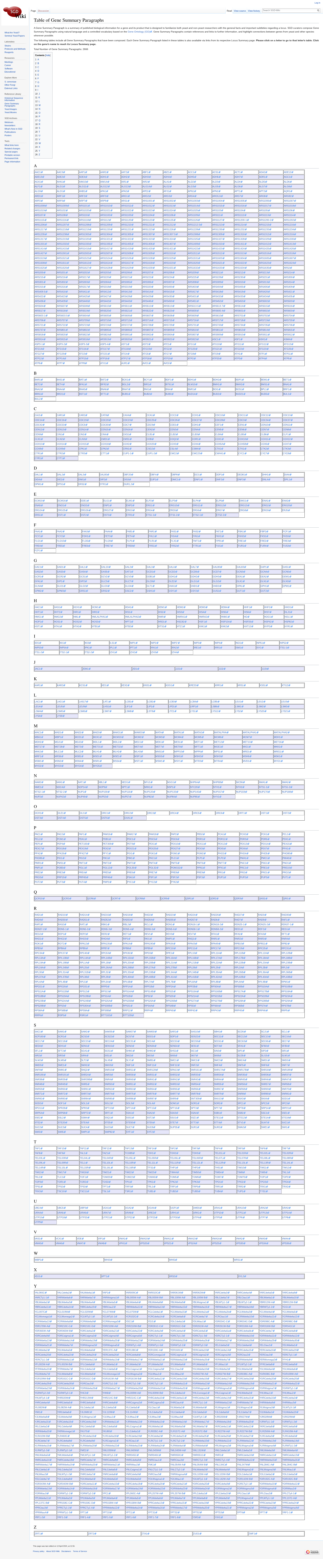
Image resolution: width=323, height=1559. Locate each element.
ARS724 (104, 325)
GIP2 (82, 581)
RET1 (126, 934)
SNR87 (150, 1098)
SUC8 (150, 1127)
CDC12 (264, 415)
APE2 (145, 191)
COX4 (195, 444)
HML (75, 616)
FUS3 (286, 545)
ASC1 (215, 339)
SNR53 (174, 1084)
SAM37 (130, 1031)
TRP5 (195, 1186)
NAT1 (81, 782)
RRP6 (38, 1015)
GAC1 (38, 567)
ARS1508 (126, 253)
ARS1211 (147, 224)
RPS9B (105, 1010)
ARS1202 (289, 220)
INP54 (63, 647)
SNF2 (194, 1065)
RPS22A (239, 996)
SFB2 (264, 1046)
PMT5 (174, 863)
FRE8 (130, 545)
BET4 (60, 384)
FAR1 (152, 531)
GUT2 (263, 591)
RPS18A (285, 991)
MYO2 (38, 766)
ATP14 (60, 358)
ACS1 (215, 172)
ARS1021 (105, 210)
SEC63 (241, 1041)
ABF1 (145, 172)
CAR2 (82, 415)
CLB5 (241, 434)
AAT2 (124, 172)
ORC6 (219, 813)
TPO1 (218, 1182)
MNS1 (158, 751)
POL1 (82, 867)
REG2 (38, 934)
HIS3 (179, 612)
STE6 (150, 1122)
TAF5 (240, 1148)
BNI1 (146, 389)
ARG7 (238, 196)
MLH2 (116, 751)
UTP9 (38, 1222)
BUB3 (168, 394)
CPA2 (104, 448)
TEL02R (286, 1153)
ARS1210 (126, 224)
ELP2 (149, 500)
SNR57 (265, 1084)
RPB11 (261, 943)
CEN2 (150, 429)
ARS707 (61, 320)
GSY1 (172, 591)
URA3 (285, 1207)
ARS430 (168, 296)
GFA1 (38, 581)
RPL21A (170, 962)
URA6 (83, 1212)
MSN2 (58, 761)
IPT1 (132, 647)
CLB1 (149, 434)
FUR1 (241, 545)
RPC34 (38, 953)
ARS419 (239, 291)
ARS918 (83, 339)
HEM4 (224, 607)
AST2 (145, 344)
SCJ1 (264, 1031)
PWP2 (106, 882)
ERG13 (243, 505)
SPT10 (108, 1108)
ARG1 (124, 196)
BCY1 (147, 379)
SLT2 (84, 1060)
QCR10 (39, 898)
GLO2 (82, 586)
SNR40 (130, 1079)
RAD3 (261, 914)
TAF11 (83, 1148)
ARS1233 (264, 229)
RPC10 (170, 948)
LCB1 (128, 701)
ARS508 (83, 306)
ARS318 (104, 286)
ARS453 (239, 301)
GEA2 (263, 576)
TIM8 (240, 1172)
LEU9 (82, 706)
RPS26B (170, 1000)
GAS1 (285, 567)
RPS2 (148, 996)
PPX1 (221, 867)
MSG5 (158, 756)
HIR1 (76, 612)
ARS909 (216, 334)
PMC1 (264, 858)
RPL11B (239, 953)
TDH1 (150, 1153)
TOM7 (218, 1177)
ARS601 (239, 310)
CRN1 (126, 448)
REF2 (261, 929)
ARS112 (104, 220)
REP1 (61, 934)
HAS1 (57, 607)
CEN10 (264, 424)
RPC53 (105, 953)
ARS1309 (217, 234)
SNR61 (85, 1089)
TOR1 (60, 1182)
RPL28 (191, 967)
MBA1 (38, 737)
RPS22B (262, 996)
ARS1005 (240, 200)
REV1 (148, 934)
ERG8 (243, 510)
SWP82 (109, 1132)
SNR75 (130, 1093)
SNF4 (217, 1065)
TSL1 (105, 1191)
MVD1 (246, 761)
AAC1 (38, 172)
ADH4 (167, 177)
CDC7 (126, 424)
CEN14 (82, 429)
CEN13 (60, 429)
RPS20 (169, 996)
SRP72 (84, 1113)
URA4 (38, 1212)
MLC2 (78, 751)
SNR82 (38, 1098)
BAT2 (103, 379)
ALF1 (37, 186)
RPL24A (39, 967)
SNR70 (285, 1089)
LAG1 (60, 701)
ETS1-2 (173, 515)
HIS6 (246, 612)
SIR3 (60, 1055)
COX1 (218, 439)
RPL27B (170, 967)
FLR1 (152, 541)
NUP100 (103, 791)
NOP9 (102, 787)
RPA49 (214, 943)
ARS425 (83, 296)
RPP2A (170, 986)
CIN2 (81, 434)
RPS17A (239, 991)
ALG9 (38, 191)
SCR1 (61, 1036)
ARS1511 (193, 253)
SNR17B (242, 1069)
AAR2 (103, 172)
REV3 (169, 934)
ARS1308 (193, 234)
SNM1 (61, 1069)
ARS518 (61, 310)
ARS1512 (217, 253)
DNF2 (219, 479)
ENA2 (285, 500)
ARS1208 (84, 224)
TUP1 (240, 1191)
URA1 (217, 1207)
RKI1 (147, 938)
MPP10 (178, 751)
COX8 (38, 448)
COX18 (105, 444)
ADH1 (103, 177)
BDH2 (216, 379)
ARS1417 (105, 248)
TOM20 (106, 1177)
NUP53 (102, 796)
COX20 (150, 444)
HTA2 (76, 626)
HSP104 (225, 621)
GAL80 (216, 567)
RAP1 (38, 924)
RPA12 (83, 943)
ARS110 (83, 215)
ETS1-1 (150, 515)
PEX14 (264, 843)
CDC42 (38, 424)
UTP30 (174, 1217)
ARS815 (288, 329)
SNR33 (194, 1074)
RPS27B (215, 1000)
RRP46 (262, 1010)
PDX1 (285, 839)
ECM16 (62, 500)
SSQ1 (108, 1117)
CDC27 (196, 420)
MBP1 (58, 737)
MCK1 (96, 737)
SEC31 (129, 1041)
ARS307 (168, 282)
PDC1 (130, 839)
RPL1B (105, 962)
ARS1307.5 (170, 234)
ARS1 (124, 200)
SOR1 (194, 1103)
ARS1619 (169, 263)
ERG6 (196, 510)
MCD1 (78, 737)
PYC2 (152, 882)
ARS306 (146, 282)
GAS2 (38, 571)
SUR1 (194, 1127)
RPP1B (148, 986)
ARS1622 (240, 263)
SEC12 (241, 1036)
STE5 (108, 1122)
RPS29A (285, 1000)
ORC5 (196, 813)
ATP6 (37, 363)
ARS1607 (289, 258)
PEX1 (152, 843)
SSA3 (173, 1113)
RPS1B (127, 996)
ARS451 (192, 301)
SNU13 (218, 1098)
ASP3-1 (39, 344)
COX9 (60, 448)
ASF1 (237, 339)
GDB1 (150, 576)
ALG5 (215, 186)
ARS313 (263, 282)
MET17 (38, 746)
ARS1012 (147, 205)
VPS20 (143, 1243)
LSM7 (106, 711)
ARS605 (104, 315)
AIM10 (82, 181)
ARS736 (288, 325)
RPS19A (62, 996)
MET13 (246, 742)
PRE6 (130, 872)
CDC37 (287, 420)
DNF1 (197, 479)
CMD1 (104, 439)
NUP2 (38, 796)
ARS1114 (289, 215)
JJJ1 (177, 668)
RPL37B (62, 977)
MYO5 (96, 766)
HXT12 (247, 626)
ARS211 (216, 272)
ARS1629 (126, 267)
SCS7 (129, 1036)
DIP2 (102, 479)
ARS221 (125, 277)
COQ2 (173, 439)
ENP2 (129, 505)
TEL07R (241, 1158)
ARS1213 (217, 224)
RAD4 (38, 919)
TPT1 (105, 1186)
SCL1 (285, 1031)
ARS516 (288, 306)
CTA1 (218, 448)
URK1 (196, 1212)
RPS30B (105, 1005)
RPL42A (215, 977)
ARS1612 (84, 263)
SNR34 (218, 1074)
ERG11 (196, 505)
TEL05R (151, 1158)
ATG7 (167, 353)
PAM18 (152, 834)
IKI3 (87, 643)
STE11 (217, 1117)
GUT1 (240, 591)
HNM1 (224, 616)
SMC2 (194, 1060)
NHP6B (217, 782)
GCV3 (128, 576)
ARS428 (125, 296)
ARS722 (61, 325)
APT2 (262, 191)
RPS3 (61, 1005)
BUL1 (286, 394)
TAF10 (60, 1148)
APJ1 (166, 191)
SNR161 (195, 1069)
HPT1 (128, 621)
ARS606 (125, 315)
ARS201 (61, 272)
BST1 (82, 394)
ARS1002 (169, 200)
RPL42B (239, 977)
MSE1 (116, 756)
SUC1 (285, 1122)
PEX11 (200, 843)
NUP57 (125, 796)
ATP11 (287, 353)
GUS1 (216, 591)
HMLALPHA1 (99, 616)
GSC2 (128, 591)
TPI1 (127, 1182)
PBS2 (200, 834)
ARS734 (239, 325)
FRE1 (241, 541)
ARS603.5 (62, 315)
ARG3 (167, 196)
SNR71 (38, 1093)
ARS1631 (169, 267)
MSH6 (246, 756)
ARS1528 (147, 258)
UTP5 (217, 1217)
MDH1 (277, 737)
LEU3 (284, 701)
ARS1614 (105, 263)
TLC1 (60, 1177)
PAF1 (81, 834)
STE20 (61, 1122)
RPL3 (284, 967)
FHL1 (152, 536)
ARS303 (83, 282)
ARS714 (146, 320)
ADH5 (191, 177)
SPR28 (61, 1108)
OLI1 (82, 813)
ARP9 (103, 200)
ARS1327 (217, 239)
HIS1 (127, 612)
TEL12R (219, 1162)
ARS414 (146, 291)
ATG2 (167, 349)
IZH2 (132, 652)
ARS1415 (62, 248)
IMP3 (196, 643)
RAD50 (62, 919)
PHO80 (286, 853)
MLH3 (137, 751)
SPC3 (285, 1103)
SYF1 (129, 1132)
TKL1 (285, 1172)
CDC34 (264, 420)
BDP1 (239, 379)
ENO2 (84, 505)
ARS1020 (84, 210)
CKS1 (126, 434)
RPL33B (149, 972)
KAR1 (38, 685)
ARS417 (192, 291)
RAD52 (105, 919)
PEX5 (221, 848)
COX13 (38, 444)
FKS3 (286, 536)
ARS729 (168, 325)
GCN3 (240, 571)
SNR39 (61, 1079)
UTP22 (129, 1217)
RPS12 (83, 991)
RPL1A (83, 962)
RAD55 (170, 919)
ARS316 (61, 286)
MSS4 (116, 761)
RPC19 (238, 948)
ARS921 (146, 339)
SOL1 (84, 1103)
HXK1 (202, 626)
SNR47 (285, 1079)
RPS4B (170, 1005)
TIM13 (38, 1172)
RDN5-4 (127, 929)
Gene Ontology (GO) (139, 31)
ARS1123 (147, 220)
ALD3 (215, 181)
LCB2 (150, 701)
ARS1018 (289, 205)
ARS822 (83, 334)
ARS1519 (40, 258)
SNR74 (108, 1093)
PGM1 (174, 853)
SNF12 (173, 1065)
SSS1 (129, 1117)
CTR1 (38, 453)
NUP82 (148, 796)
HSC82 (180, 621)
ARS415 (168, 291)
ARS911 (263, 334)
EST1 (61, 515)
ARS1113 (264, 215)
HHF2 (267, 607)
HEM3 (202, 607)
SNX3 (241, 1098)
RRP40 (170, 1010)
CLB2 (173, 434)
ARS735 (263, 325)
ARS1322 (126, 239)
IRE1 (196, 647)
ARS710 (104, 320)
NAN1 (59, 782)
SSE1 (285, 1113)
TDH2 (173, 1153)
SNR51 (130, 1084)
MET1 (197, 742)
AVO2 (167, 363)
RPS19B (84, 996)
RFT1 (284, 934)
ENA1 (265, 500)
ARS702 (263, 315)
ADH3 (145, 177)
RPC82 (127, 953)
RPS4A (148, 1005)
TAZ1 (105, 1153)
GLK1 (240, 581)
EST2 (84, 515)
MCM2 (137, 737)
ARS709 (83, 320)
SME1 (61, 1065)
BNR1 (191, 389)
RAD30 (285, 914)
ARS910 (239, 334)
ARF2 (82, 196)
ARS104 (239, 210)
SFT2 (61, 1050)
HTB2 (128, 626)
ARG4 (191, 196)
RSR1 (83, 1015)
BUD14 (191, 394)
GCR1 (38, 576)
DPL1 (287, 479)
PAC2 (60, 834)
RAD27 (238, 914)
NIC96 (239, 782)
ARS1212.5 (194, 224)
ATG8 (191, 353)
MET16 (278, 742)
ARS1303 (84, 234)
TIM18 (83, 1172)
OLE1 (61, 813)
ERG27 (107, 510)
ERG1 (149, 505)
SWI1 (284, 1127)
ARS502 (263, 301)
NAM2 (38, 782)
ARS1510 (169, 253)
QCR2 (66, 898)
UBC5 (60, 1207)
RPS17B (262, 991)
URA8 (128, 1212)
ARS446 (146, 301)
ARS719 (263, 320)
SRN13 (174, 1069)
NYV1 (216, 796)
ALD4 (237, 181)
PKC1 (152, 858)
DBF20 (127, 474)
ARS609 (192, 315)
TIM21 (105, 1172)
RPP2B (191, 986)
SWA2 (241, 1127)
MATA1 (178, 732)
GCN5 (285, 571)
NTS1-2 (286, 787)
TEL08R (286, 1158)
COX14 (60, 444)
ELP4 (196, 500)
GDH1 (172, 576)
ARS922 (168, 339)
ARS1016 (240, 205)
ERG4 (149, 510)
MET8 (177, 746)
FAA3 (85, 531)
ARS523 (168, 310)
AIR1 (124, 181)
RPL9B (261, 981)
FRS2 (174, 545)
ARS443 (125, 301)
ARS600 (192, 310)
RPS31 (126, 1005)
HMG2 (57, 616)
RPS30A (84, 1005)
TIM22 (128, 1172)
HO (245, 616)
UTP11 (240, 1212)
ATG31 (104, 353)
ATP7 (60, 363)
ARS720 (288, 320)
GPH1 (263, 586)
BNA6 (104, 389)
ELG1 (106, 500)
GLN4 (38, 586)
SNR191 (62, 1074)
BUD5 (264, 394)
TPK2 (173, 1182)
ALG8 (287, 186)
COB (149, 439)
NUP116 (126, 791)
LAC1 (38, 701)
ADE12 (287, 172)
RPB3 (38, 948)
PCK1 (264, 834)
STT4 (217, 1122)
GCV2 (104, 576)
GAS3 (60, 571)
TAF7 (285, 1148)
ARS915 (61, 339)
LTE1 (171, 711)
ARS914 (39, 339)
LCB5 (214, 701)
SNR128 (151, 1069)
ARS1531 (193, 258)
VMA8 (101, 1243)
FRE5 (60, 545)
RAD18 (127, 914)
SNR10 (108, 1069)
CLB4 (218, 434)
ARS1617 (126, 263)
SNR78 (194, 1093)
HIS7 (266, 612)
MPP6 (197, 751)
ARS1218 (62, 229)
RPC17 (215, 948)
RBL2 (126, 924)
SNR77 (174, 1093)
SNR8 (241, 1093)
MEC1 (137, 742)
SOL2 (108, 1103)
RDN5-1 (62, 929)
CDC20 (105, 420)
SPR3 (84, 1108)
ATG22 (238, 349)
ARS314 (288, 282)
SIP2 (263, 1050)
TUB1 (150, 1191)
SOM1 (173, 1103)
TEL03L (39, 1158)
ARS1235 (40, 234)
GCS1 (82, 576)
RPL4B (61, 981)
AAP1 (82, 172)
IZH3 (153, 652)
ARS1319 (62, 239)
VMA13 (191, 1238)
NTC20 (194, 787)
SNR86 (130, 1098)
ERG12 (220, 505)
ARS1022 (126, 210)
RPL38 (83, 977)
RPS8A (38, 1010)
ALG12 (104, 186)
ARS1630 (147, 267)
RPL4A (38, 981)
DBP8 (175, 474)
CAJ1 (37, 415)
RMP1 (169, 938)
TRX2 (285, 1186)
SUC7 (129, 1127)
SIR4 (83, 1055)
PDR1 (200, 839)
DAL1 (38, 474)
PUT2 (38, 882)
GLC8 (150, 581)
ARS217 (83, 277)
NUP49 (81, 796)
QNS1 (262, 898)
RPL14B (105, 958)
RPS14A (127, 991)
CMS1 (126, 439)
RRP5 (284, 1010)
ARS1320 (84, 239)
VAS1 (37, 1238)
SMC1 (173, 1060)
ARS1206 (40, 224)
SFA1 (240, 1046)
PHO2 (221, 853)
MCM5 (198, 737)
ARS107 (39, 215)
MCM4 (177, 737)
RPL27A (149, 967)
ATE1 (166, 344)
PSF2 (174, 877)
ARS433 (239, 296)
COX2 (126, 444)
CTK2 (264, 448)
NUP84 (171, 796)
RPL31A (62, 972)
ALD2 (191, 181)
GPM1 (285, 586)
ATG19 (146, 349)
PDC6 (174, 839)
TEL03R (61, 1158)
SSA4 (194, 1113)
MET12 (218, 742)
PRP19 (60, 877)
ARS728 (146, 325)
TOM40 (151, 1177)
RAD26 (215, 914)
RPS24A (62, 1000)
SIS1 (107, 1055)
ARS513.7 (217, 306)
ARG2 (145, 196)
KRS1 (241, 685)
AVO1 (145, 363)
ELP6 (219, 500)
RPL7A (148, 981)
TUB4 (218, 1191)
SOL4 (150, 1103)
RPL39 (105, 977)
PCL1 (285, 834)
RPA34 (169, 943)
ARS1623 (264, 263)
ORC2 (127, 813)
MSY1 (177, 761)
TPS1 (38, 1186)
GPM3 (60, 591)
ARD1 (38, 196)
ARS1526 (126, 258)
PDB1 (106, 839)
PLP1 (200, 858)
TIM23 (150, 1172)
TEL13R (264, 1162)
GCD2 (172, 571)
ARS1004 (217, 200)
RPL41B (192, 977)
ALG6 (238, 186)
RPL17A (215, 958)
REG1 (284, 929)
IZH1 (112, 652)
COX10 (242, 439)
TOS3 (105, 1182)
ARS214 (288, 272)
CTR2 (60, 453)
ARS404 (216, 286)
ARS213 (263, 272)
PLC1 (174, 858)
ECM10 (39, 500)
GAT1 (128, 571)
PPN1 (200, 867)
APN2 (215, 191)
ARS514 (239, 306)
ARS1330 (289, 239)
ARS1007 (289, 200)
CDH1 (195, 424)
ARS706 (39, 320)
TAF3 (195, 1148)
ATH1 (237, 353)
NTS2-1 (39, 791)
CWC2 (173, 453)
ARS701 (239, 315)
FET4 (130, 536)
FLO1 (38, 541)
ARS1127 (217, 220)
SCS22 (108, 1036)
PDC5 (152, 839)
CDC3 (241, 420)
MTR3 (197, 761)
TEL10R (129, 1162)
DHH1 (265, 474)
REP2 (83, 934)
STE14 (264, 1117)
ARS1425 (264, 248)
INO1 (238, 643)
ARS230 (239, 277)
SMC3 (217, 1060)
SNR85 (108, 1098)
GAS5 (104, 571)
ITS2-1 (63, 652)
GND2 (216, 586)
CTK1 (241, 448)
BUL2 (38, 398)
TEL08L (264, 1158)
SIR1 (284, 1050)
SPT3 (194, 1108)
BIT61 (168, 384)
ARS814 (263, 329)
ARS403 (192, 286)
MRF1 (38, 756)
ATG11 (238, 344)
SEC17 (38, 1041)
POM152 (175, 867)
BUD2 (216, 394)
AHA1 (60, 181)
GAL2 (128, 567)
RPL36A (262, 972)
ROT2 (61, 943)
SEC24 (108, 1041)
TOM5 (173, 1177)
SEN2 (129, 1046)
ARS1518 (289, 253)
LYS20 (260, 711)
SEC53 (173, 1041)
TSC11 (83, 1191)
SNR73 (85, 1093)
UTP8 (285, 1217)
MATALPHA (220, 732)
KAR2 (60, 685)
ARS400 (168, 286)
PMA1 (243, 858)
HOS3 (95, 621)
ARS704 (288, 315)
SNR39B (85, 1079)
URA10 (240, 1207)
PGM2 (200, 853)
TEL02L (264, 1153)
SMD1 (264, 1060)
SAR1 (173, 1031)
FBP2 (263, 531)
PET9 (130, 843)
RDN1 (169, 924)
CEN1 (241, 424)
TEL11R (174, 1162)
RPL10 (191, 953)
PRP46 (106, 877)
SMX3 (108, 1065)
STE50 (129, 1122)
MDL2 (116, 742)
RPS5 (191, 1005)
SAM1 (61, 1031)
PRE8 (174, 872)
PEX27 (174, 848)
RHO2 (61, 938)
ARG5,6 (216, 196)
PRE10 (286, 867)
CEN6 (241, 429)
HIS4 (201, 612)
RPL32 (105, 972)
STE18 (285, 1117)
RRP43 (215, 1010)
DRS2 (81, 484)
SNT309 (195, 1098)
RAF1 (284, 919)
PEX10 (174, 843)
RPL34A (170, 972)
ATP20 (215, 358)
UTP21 (106, 1217)
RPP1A (127, 986)
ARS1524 (105, 258)
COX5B (242, 444)
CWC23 (196, 453)
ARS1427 (40, 253)
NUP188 (286, 791)
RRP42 (191, 1010)
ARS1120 (126, 220)
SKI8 (216, 1055)
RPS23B (39, 1000)
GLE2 (172, 581)
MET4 (137, 746)
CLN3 (82, 439)
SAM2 (84, 1031)
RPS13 (105, 991)
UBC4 (38, 1207)
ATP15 (82, 358)
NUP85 (194, 796)
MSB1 (78, 756)
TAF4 (217, 1148)
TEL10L (106, 1162)
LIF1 (127, 706)
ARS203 (104, 272)
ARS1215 (264, 224)
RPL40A (127, 977)
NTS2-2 (60, 791)
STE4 (84, 1122)
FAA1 (37, 531)
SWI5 (61, 1132)
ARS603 (288, 310)
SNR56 (241, 1084)
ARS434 (263, 296)
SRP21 (285, 1108)
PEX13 (243, 843)
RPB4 (61, 948)
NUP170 (263, 791)
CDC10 (219, 415)
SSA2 (150, 1113)
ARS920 (125, 339)
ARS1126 (193, 220)
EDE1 (84, 500)
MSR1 (96, 761)
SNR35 (241, 1074)
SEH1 (61, 1046)
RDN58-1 (193, 929)
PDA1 (82, 839)
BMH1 (216, 384)
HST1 (38, 626)
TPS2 (60, 1186)
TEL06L (174, 1158)
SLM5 (61, 1060)
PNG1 (264, 863)
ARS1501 (62, 253)
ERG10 (173, 505)
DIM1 (81, 479)
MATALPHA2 (281, 732)
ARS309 (216, 282)
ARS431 (192, 296)
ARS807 (146, 329)
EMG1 (243, 500)
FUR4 (263, 545)
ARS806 (125, 329)
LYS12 (214, 711)
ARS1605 (264, 258)
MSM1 (38, 761)
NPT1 (125, 787)
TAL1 (82, 1153)
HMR (161, 616)
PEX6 (243, 848)
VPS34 (262, 1243)
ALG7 (262, 186)
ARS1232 (240, 229)
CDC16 (60, 420)
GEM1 (285, 576)
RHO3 (83, 938)
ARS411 (83, 291)
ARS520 (104, 310)
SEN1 (84, 1046)
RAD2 (148, 914)
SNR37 (285, 1074)
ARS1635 (264, 267)
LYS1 (193, 711)
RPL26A (105, 967)
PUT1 (285, 877)
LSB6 (214, 706)
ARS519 (83, 310)
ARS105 (263, 210)
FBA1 (241, 531)
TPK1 (150, 1182)
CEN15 (105, 429)
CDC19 (83, 420)
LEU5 (60, 706)
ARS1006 (264, 200)
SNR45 (241, 1079)
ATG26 (287, 349)
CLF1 (286, 434)
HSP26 (247, 621)
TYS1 (263, 1191)
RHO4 (104, 938)
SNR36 (265, 1074)
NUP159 (240, 791)
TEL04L (84, 1158)
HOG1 (267, 616)
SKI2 (128, 1055)
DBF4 (153, 474)
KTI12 (285, 685)
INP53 (38, 647)
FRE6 (85, 545)
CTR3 (82, 453)
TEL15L (61, 1167)
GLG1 (194, 581)
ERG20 (286, 505)
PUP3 (264, 877)
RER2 (104, 934)
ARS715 (168, 320)
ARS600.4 (217, 310)
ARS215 (39, 277)
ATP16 (103, 358)
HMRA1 (181, 616)
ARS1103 (126, 215)
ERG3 (129, 510)
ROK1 (38, 943)
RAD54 (148, 919)
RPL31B (84, 972)
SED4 (38, 1046)
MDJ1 (58, 742)
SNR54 (194, 1084)
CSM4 (195, 448)
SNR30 (130, 1074)
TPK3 (195, 1182)
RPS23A (285, 996)
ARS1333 (84, 243)
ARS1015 (217, 205)
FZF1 (38, 550)
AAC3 (60, 172)
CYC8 (286, 453)
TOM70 (241, 1177)
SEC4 (150, 1041)
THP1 (173, 1167)
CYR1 (38, 458)
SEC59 (194, 1041)
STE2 (38, 1122)
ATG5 (145, 353)
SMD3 (38, 1065)
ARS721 (39, 325)
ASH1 (262, 339)
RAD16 (105, 914)
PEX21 (130, 848)
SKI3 (149, 1055)
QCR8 (139, 898)
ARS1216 (289, 224)
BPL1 (264, 389)
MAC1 (38, 732)
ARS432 (216, 296)
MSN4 (78, 761)
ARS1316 (289, 234)
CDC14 (38, 420)
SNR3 (108, 1074)
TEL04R (106, 1158)
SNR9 (173, 1098)
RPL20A (127, 962)
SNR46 (265, 1079)
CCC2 (173, 415)
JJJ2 (221, 668)
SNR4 (108, 1079)
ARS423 (61, 296)
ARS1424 (240, 248)
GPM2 (38, 591)
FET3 (108, 536)
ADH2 (124, 177)
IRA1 (153, 647)
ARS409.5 (40, 291)
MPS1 (217, 751)
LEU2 (260, 701)
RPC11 (191, 948)
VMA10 (144, 1238)
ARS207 (146, 272)
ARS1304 (105, 234)
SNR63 (130, 1089)
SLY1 (129, 1060)
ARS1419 (126, 248)
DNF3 (240, 479)
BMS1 (264, 384)
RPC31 (285, 948)
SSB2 (240, 1113)
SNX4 (264, 1098)
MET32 (117, 746)
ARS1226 (169, 229)
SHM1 (129, 1050)
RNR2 (238, 938)
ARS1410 (217, 243)
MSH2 (197, 756)
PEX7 (264, 848)
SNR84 (85, 1098)
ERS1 (38, 515)
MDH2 (38, 742)
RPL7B (169, 981)
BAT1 (82, 379)
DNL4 (265, 479)
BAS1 (60, 379)
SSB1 (217, 1113)
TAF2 (173, 1148)
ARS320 (146, 286)
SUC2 (38, 1127)
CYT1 (60, 458)
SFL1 (37, 1050)
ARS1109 (193, 215)
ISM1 (238, 647)
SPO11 (38, 1108)
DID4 (37, 479)
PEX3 (200, 848)
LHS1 (106, 706)
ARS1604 (240, 258)
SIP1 (240, 1050)
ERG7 (219, 510)
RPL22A (215, 962)
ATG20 (191, 349)
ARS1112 (239, 215)
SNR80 (265, 1093)
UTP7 (263, 1217)
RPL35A (215, 972)
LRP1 (193, 706)
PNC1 (243, 863)
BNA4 (60, 389)
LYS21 (284, 711)
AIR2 (145, 181)
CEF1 (218, 424)
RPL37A (39, 977)
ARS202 (83, 272)
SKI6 (172, 1055)
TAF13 (128, 1148)
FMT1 (196, 541)
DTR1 (103, 484)
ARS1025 (193, 210)
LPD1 (172, 706)
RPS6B (238, 1005)
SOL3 (129, 1103)
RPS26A (149, 1000)
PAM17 (131, 834)
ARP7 (82, 200)
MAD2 (78, 732)
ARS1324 (169, 239)
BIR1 (146, 384)
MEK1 (158, 742)
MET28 (58, 746)
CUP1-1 (127, 453)
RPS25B (127, 1000)
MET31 (97, 746)
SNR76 (150, 1093)
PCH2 (243, 834)
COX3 (173, 444)
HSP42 (268, 621)
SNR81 (285, 1093)
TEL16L (106, 1167)
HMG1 (38, 616)
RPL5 (83, 981)
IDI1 (37, 643)
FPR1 (219, 541)
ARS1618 (147, 263)
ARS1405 (126, 243)
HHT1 (38, 612)
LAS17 (82, 701)
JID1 (134, 668)
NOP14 (82, 787)
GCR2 (60, 576)
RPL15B (149, 958)
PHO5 (264, 853)
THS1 (218, 1167)
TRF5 (128, 1186)
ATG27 (38, 353)
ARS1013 (169, 205)
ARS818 (39, 334)
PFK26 (60, 853)
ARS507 (61, 306)
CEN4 (195, 429)
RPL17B (239, 958)
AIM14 (103, 181)
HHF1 (247, 607)
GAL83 (240, 567)
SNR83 (61, 1098)
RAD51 (83, 919)
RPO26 (62, 986)
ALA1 (166, 181)
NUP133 (171, 791)
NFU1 (147, 782)
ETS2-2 (220, 515)
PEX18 (60, 848)
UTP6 (240, 1217)
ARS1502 (84, 253)
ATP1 (262, 353)
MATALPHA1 (249, 732)
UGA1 (106, 1207)
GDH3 (216, 576)
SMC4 (241, 1060)
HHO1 (287, 607)
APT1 (237, 191)
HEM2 (180, 607)
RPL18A (262, 958)
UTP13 (263, 1212)
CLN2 (60, 439)
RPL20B (149, 962)
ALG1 (60, 186)
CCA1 (150, 415)
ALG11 (82, 186)
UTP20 (83, 1217)
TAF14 (150, 1148)
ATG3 (82, 353)
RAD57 (191, 919)
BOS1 (239, 389)
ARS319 (125, 286)
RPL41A (170, 977)
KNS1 (146, 685)
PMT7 (221, 863)
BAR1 (38, 379)
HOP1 (38, 621)
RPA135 (105, 943)
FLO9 (108, 541)
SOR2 (217, 1103)
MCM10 (117, 737)
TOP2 (285, 1177)
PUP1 (221, 877)
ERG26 (84, 510)
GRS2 (104, 591)
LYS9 (59, 716)
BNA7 (125, 389)
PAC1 (38, 834)
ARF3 (103, 196)
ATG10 (216, 344)
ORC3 (150, 813)
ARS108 (61, 215)
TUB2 (173, 1191)
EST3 (106, 515)
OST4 (61, 818)
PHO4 (243, 853)
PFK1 (285, 848)
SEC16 (285, 1036)
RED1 (238, 929)
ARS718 (239, 320)
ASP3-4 (104, 344)
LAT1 (106, 701)
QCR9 (164, 898)
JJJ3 (264, 668)
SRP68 (61, 1113)
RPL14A (84, 958)
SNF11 (150, 1065)
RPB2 (284, 943)
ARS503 (288, 301)
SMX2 (84, 1065)
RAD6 (214, 919)
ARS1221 (126, 229)
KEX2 (124, 685)
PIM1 (130, 858)
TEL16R (129, 1167)
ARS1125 (168, 220)
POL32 (152, 867)
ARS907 (192, 334)
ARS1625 (40, 267)
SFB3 (285, 1046)
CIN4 (103, 434)
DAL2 (60, 474)
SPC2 (264, 1103)
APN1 (191, 191)
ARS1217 (40, 229)
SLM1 (285, 1055)
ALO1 (60, 191)
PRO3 (38, 877)
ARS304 (104, 282)
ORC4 (173, 813)
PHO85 (38, 858)
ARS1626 (62, 267)
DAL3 (81, 474)
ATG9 (215, 353)
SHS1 (173, 1050)
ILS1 (112, 643)
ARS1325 (193, 239)
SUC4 (84, 1127)
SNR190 (39, 1074)
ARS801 (61, 329)
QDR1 (188, 898)
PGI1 (129, 853)
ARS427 (104, 296)
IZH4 (174, 652)
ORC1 (104, 813)
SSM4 (84, 1117)
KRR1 (218, 685)
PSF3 (200, 877)
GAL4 (172, 567)
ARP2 (38, 200)
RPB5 (83, 948)
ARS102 (61, 210)
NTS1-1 (263, 787)
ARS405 (239, 286)
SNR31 (150, 1074)
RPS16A (192, 991)
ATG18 (125, 349)
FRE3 (286, 541)
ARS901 (125, 334)
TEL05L (129, 1158)
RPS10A (262, 986)
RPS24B (84, 1000)
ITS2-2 (88, 652)
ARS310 (239, 282)
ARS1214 (240, 224)
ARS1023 (147, 210)
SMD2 (285, 1060)
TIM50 (195, 1172)
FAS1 (173, 531)
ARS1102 (105, 215)
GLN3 (285, 581)
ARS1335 (105, 243)
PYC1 (130, 882)
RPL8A (191, 981)
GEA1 (240, 576)
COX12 (287, 439)
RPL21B (192, 962)
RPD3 (148, 953)
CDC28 (219, 420)
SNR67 (218, 1089)
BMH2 (239, 384)
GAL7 (194, 567)
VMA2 (239, 1238)
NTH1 (216, 787)
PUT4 (82, 882)
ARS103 (216, 210)
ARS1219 (84, 229)
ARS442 (104, 301)
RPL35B (239, 972)
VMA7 (80, 1243)
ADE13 (38, 177)
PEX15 (286, 843)
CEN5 (218, 429)
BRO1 (60, 394)
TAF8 (37, 1153)
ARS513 (168, 306)
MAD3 (96, 732)
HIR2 (94, 612)
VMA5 (38, 1243)
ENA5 (38, 505)
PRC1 (243, 867)
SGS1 (108, 1050)
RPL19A (39, 962)
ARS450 (168, 301)
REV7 (191, 934)
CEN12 (38, 429)
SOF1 (61, 1103)
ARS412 (104, 291)
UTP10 (217, 1212)
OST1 (264, 813)
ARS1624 (289, 263)
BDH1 (191, 379)
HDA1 (128, 607)
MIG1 (246, 746)
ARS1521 (62, 258)
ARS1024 (169, 210)
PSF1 (152, 877)
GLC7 (128, 581)
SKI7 (193, 1055)
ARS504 (39, 306)
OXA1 (127, 818)
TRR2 (240, 1186)
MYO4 (78, 766)
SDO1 (150, 1036)
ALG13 (125, 186)
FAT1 (218, 531)
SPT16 (173, 1108)
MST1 (137, 761)
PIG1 (59, 858)
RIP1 (125, 938)
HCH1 (76, 607)
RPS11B (62, 991)
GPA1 (240, 586)
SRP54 (38, 1113)
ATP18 (146, 358)
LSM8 (128, 711)
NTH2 (239, 787)
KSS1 (263, 685)
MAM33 (138, 732)
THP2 (195, 1167)
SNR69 (265, 1089)
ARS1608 (40, 263)
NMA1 (262, 782)
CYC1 (241, 453)
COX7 (286, 444)
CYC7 (264, 453)
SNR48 (38, 1084)
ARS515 (263, 306)
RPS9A (83, 1010)
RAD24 (191, 914)
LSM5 (60, 711)
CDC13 (287, 415)
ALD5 (262, 181)
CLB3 (195, 434)
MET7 (158, 746)
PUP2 (243, 877)
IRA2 (174, 647)
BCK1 (125, 379)
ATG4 (124, 353)
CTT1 (104, 453)
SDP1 (173, 1036)
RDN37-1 (286, 924)
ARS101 (83, 205)
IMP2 (153, 643)
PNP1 (38, 867)
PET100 (83, 843)
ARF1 (60, 196)
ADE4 (82, 177)
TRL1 (150, 1186)
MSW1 (159, 761)
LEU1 (238, 701)
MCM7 (246, 737)
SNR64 (150, 1089)
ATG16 (82, 349)
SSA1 (129, 1113)
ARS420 (263, 291)
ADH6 (215, 177)
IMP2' (175, 643)
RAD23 (170, 914)
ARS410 (61, 291)
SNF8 (38, 1069)
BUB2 (147, 394)
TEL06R (196, 1158)
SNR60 (61, 1089)
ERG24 (38, 510)
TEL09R (61, 1162)
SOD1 (285, 1098)
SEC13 (264, 1036)
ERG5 (172, 510)
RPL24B (62, 967)
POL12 (106, 867)
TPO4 (285, 1182)
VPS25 (215, 1243)
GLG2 (216, 581)
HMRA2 (203, 616)
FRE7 (108, 545)
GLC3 (104, 581)
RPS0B (238, 986)
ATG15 (60, 349)
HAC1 (38, 607)
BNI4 (168, 389)
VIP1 (100, 1238)
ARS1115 (39, 220)
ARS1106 (168, 215)
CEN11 (286, 424)
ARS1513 (240, 253)
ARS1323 (147, 239)
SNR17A (218, 1069)
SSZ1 (194, 1117)
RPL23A (262, 962)
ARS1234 (289, 229)
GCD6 (194, 571)
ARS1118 (84, 220)
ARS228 (216, 277)
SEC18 (61, 1041)
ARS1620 (193, 263)
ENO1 (61, 505)
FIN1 (195, 536)
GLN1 (263, 581)
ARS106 (288, 210)
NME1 (38, 787)
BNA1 (286, 384)
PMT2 (106, 863)
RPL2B (261, 967)
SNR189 (286, 1069)
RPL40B (149, 977)
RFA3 (261, 934)
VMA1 (122, 1238)
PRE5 (106, 872)
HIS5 (223, 612)
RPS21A (192, 996)
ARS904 (168, 334)
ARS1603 (217, 258)
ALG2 (167, 186)
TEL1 (82, 1162)
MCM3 (159, 737)
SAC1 (38, 1031)
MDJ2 (78, 742)
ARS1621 (217, 263)
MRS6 (58, 756)
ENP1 (106, 505)
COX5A (219, 444)
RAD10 (62, 914)
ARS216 (61, 277)
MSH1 (177, 756)
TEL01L (219, 1153)
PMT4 (152, 863)
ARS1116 (62, 220)
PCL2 (38, 839)
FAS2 (196, 531)
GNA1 (172, 586)
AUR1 (124, 363)
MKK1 (277, 746)
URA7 (106, 1212)
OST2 (286, 813)
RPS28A (239, 1000)
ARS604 (83, 315)
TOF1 (83, 1177)
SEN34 (150, 1046)
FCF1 (286, 531)
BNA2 (38, 389)
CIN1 (59, 434)
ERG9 (265, 510)
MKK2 (38, 751)
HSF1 (202, 621)
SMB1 (150, 1060)
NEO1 (125, 782)
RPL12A (262, 953)
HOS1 (57, 621)
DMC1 (175, 479)
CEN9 (38, 434)
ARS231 (263, 277)
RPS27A (192, 1000)
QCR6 (90, 898)
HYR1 (287, 626)
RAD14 (83, 914)
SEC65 (264, 1041)
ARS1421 (169, 248)
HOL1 (287, 616)
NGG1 (170, 782)
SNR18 (265, 1069)
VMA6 (59, 1243)
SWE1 (264, 1127)
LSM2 (260, 706)
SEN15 (108, 1046)
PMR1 (38, 863)
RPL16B (192, 958)
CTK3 (286, 448)
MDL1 (96, 742)
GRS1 (82, 591)
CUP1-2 (151, 453)
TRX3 (38, 1191)
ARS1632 (193, 267)
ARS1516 (264, 253)
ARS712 (125, 320)
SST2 (150, 1117)
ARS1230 (217, 229)
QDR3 (237, 898)
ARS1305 (126, 234)
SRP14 (264, 1108)
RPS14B (149, 991)
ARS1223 (147, 229)
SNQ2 (84, 1069)
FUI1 (218, 545)
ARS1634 (240, 267)
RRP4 (148, 1010)
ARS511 (125, 306)
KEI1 (104, 685)
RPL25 (83, 967)
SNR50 (108, 1084)
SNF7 (285, 1065)
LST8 (150, 711)
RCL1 (148, 924)
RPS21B (215, 996)
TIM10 (240, 1167)
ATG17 (104, 349)
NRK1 (147, 787)
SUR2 (217, 1127)
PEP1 (38, 843)
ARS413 (125, 291)
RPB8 (126, 948)
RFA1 (214, 934)
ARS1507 (105, 253)
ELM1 (129, 500)
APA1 (103, 191)
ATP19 (167, 358)
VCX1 (59, 1238)
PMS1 (60, 863)
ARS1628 (105, 267)
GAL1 (82, 567)
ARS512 (146, 306)
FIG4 (173, 536)
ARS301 (39, 282)
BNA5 (82, 389)
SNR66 (194, 1089)
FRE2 (263, 541)
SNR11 (129, 1069)
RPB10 (238, 943)
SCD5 (241, 1031)
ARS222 (146, 277)
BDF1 (168, 379)
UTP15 (38, 1217)
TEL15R (84, 1167)
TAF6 (262, 1148)
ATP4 (262, 358)
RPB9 (148, 948)
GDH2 (194, 576)
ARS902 (146, 334)
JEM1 (85, 668)
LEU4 (38, 706)
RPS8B (62, 1010)
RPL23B (285, 962)
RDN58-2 (216, 929)
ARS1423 (217, 248)
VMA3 (262, 1238)
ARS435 (288, 296)
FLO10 (60, 541)
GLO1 (60, 586)
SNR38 (38, 1079)
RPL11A (215, 953)
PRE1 (264, 867)
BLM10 (191, 384)
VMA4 (285, 1238)
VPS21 (167, 1243)
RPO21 (38, 986)
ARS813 (239, 329)
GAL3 (150, 567)
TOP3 (38, 1182)
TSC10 (61, 1191)
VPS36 (285, 1243)
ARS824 (104, 334)
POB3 (60, 867)
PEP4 (60, 843)
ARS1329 (264, 239)
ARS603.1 (40, 315)
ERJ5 (285, 510)
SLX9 (107, 1060)
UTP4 (196, 1217)
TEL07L (219, 1158)
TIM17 (60, 1172)
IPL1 (112, 647)
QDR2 (213, 898)
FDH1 (85, 536)
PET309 (107, 843)
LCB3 (172, 701)
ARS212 (239, 272)
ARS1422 (193, 248)
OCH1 (38, 813)
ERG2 (265, 505)
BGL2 (125, 384)
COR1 (195, 439)
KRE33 (192, 685)
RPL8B (215, 981)
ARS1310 (240, 234)
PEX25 (152, 848)
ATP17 (124, 358)
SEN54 (173, 1046)
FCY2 (60, 536)
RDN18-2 (216, 924)
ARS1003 (193, 200)
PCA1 (221, 834)
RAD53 (127, 919)
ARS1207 (62, 224)
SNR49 (61, 1084)
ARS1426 (289, 248)
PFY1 (106, 853)
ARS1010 (105, 205)
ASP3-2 (61, 344)
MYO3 (58, 766)
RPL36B (285, 972)
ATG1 (191, 344)
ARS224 (168, 277)
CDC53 (60, 424)
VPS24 (191, 1243)
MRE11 (278, 751)
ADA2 (262, 172)
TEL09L (39, 1162)
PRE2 (38, 872)
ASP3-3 (83, 344)
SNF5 (241, 1065)
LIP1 (149, 706)
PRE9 (200, 872)
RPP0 (104, 986)
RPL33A (127, 972)
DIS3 (126, 479)
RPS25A (105, 1000)
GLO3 (104, 586)
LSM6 (82, 711)
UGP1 (173, 1207)
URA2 (263, 1207)
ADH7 (238, 177)
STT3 (194, 1122)
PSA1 (130, 877)
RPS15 (169, 991)
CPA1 (82, 448)
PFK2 (38, 853)
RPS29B (39, 1005)
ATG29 (60, 353)
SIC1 (193, 1050)
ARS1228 (193, 229)
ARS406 (263, 286)
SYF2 (150, 1132)
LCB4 (193, 701)
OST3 (38, 818)
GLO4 (128, 586)
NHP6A (194, 782)
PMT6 (200, 863)
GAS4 (82, 571)
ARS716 (192, 320)
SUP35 (173, 1127)
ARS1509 (147, 253)
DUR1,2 (128, 484)
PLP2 (221, 858)
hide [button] (48, 55)
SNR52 (150, 1084)
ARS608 (168, 315)
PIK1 (105, 858)
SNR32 (174, 1074)
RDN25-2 (263, 924)
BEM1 (264, 379)
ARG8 (262, 196)
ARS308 (192, 282)
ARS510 (104, 306)
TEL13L (241, 1162)
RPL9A (238, 981)
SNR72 (61, 1093)
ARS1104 (147, 215)
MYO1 (277, 761)
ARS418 (216, 291)
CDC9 (150, 424)
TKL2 (37, 1177)
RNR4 (284, 938)
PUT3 (60, 882)
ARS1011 (126, 205)
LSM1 (238, 706)
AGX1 (38, 181)
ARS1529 (169, 258)
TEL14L (286, 1162)
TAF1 (37, 1148)
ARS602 (263, 310)
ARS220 (104, 277)
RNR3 (261, 938)
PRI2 (242, 872)
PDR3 (243, 839)
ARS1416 (84, 248)
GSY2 (194, 591)
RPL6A (105, 981)
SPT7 (217, 1108)
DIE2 (59, 479)
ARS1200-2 (265, 220)
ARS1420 (147, 248)
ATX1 (103, 363)
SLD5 (240, 1055)
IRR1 (217, 647)
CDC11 (242, 415)
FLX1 (173, 541)
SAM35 (108, 1031)
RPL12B (285, 953)
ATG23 (262, 349)
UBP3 (83, 1207)
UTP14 (286, 1212)
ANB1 (82, 191)
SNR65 (174, 1089)
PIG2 (81, 858)
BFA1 (82, 384)
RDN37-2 (40, 929)
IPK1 (87, 647)
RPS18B (39, 996)
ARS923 (192, 339)
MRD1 (246, 751)
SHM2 (150, 1050)
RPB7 (104, 948)
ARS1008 (40, 205)
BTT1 (103, 394)
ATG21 (216, 349)
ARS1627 (84, 267)
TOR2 (83, 1182)
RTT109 (127, 1015)
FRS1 (152, 545)
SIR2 (37, 1055)
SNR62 (108, 1089)
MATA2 (198, 732)
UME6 (196, 1207)
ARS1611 (62, 263)
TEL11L (151, 1162)
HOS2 (76, 621)
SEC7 (285, 1041)
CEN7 (264, 429)
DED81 (241, 474)
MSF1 (137, 756)
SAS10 (194, 1031)
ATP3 (237, 358)
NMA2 (285, 782)
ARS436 (39, 301)
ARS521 (125, 310)
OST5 (83, 818)
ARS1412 (264, 243)
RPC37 (62, 953)
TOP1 (263, 1177)
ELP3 (172, 500)
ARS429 (146, 296)
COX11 (264, 439)
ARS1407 (169, 243)
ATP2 (191, 358)
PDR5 (264, 839)
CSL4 (173, 448)
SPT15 (150, 1108)
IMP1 (132, 643)
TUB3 (195, 1191)
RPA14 (126, 943)
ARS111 (216, 215)
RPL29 (214, 967)
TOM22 (129, 1177)
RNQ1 (191, 938)
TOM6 (195, 1177)
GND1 (194, 586)
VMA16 (216, 1238)
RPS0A (215, 986)
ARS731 (192, 325)
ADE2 (60, 177)
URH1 (173, 1212)
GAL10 (105, 567)
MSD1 (96, 756)
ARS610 (216, 315)
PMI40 (285, 858)
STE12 (241, 1117)
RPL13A (39, 958)
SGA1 (84, 1050)
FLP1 (129, 541)
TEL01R (241, 1153)
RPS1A (105, 996)
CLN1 (38, 439)
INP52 (283, 643)
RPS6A (215, 1005)
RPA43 (191, 943)
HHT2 (57, 612)
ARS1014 (193, 205)
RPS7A (262, 1005)
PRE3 (60, 872)
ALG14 (146, 186)
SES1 (194, 1046)
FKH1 (219, 536)
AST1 (124, 344)
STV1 (240, 1122)
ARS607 (146, 315)
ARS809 (168, 329)
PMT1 (82, 863)
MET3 (78, 746)
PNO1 (285, 863)
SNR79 (218, 1093)
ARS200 (39, 272)
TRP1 (173, 1186)
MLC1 (58, 751)
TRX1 (263, 1186)
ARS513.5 (193, 306)
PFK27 (82, 853)
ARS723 (83, 325)
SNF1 (129, 1065)
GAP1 (263, 567)
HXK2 (224, 626)
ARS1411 (239, 243)
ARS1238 (62, 234)
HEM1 (161, 607)
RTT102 (105, 1015)
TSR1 (128, 1191)
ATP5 (287, 358)
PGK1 (152, 853)
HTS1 (161, 626)
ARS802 (83, 329)
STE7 (173, 1122)
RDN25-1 (239, 924)
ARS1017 (264, 205)
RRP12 (127, 1010)
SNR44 (218, 1079)
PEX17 (38, 848)
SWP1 (84, 1132)
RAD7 (238, 919)
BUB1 (125, 394)
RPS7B (285, 1005)
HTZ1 (180, 626)
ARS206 (125, 272)
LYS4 (37, 716)
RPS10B (285, 986)
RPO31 (83, 986)
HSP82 (288, 621)
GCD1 (150, 571)
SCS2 (84, 1036)
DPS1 (60, 484)
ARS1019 (40, 210)
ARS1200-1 (241, 220)
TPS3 (83, 1186)
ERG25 (61, 510)
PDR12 (221, 839)
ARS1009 (62, 205)
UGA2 (128, 1207)
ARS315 (39, 286)
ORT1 (241, 813)
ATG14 (38, 349)
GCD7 (216, 571)
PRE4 (82, 872)
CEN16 (127, 429)
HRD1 (161, 621)
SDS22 (194, 1036)
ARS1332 (62, 243)
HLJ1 (287, 612)
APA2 (124, 191)
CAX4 (126, 415)
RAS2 (61, 924)
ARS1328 (240, 239)
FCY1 (38, 536)
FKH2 (241, 536)
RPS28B (262, 1000)
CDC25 (150, 420)
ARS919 (104, 339)
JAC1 (37, 668)
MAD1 (58, 732)
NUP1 (81, 791)
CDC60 (105, 424)
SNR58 (285, 1084)
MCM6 (217, 737)
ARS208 (168, 272)
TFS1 (150, 1167)
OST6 (104, 818)
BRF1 (286, 389)
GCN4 (263, 571)
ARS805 (104, 329)
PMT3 (130, 863)
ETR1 (129, 515)
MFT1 (197, 746)
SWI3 (37, 1132)
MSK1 (277, 756)
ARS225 (192, 277)
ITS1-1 (283, 647)
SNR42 (174, 1079)
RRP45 (238, 1010)
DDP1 (219, 474)
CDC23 (127, 420)
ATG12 (262, 344)
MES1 (177, 742)
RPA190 (149, 943)
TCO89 (129, 1153)
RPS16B (215, 991)
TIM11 (263, 1167)
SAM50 (151, 1031)
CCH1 (195, 415)
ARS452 (216, 301)
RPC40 (83, 953)
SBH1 (217, 1031)
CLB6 (264, 434)
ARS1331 (40, 243)
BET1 (286, 379)
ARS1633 (217, 267)
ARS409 (288, 286)
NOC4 (59, 787)
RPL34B (192, 972)
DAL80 (103, 474)
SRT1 (108, 1113)
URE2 (151, 1212)
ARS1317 (40, 239)
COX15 (83, 444)
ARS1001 (147, 200)
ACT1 (238, 172)
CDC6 (82, 424)
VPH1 (122, 1243)
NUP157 (217, 791)
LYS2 (238, 711)
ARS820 (61, 334)
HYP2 (267, 626)
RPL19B (62, 962)
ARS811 (216, 329)
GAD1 (60, 567)
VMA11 (168, 1238)
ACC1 (191, 172)
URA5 (60, 1212)
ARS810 (192, 329)
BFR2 (104, 384)
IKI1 (62, 643)
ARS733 (216, 325)
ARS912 (288, 334)
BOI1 (215, 389)
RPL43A (262, 977)
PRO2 (285, 872)
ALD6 (287, 181)
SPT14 (129, 1108)
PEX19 (82, 848)
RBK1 (104, 924)
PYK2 (174, 882)
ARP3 (60, 200)
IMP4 (217, 643)
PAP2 (174, 834)
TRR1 (218, 1186)
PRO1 (264, 872)
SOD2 (38, 1103)
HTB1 (95, 626)
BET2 (38, 384)
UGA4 (151, 1207)
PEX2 (106, 848)
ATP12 (38, 358)
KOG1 (169, 685)
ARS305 (125, 282)
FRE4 (38, 545)
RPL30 (38, 972)
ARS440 (83, 301)
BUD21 (239, 394)
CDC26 (174, 420)
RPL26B (127, 967)
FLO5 (85, 541)
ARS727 (125, 325)
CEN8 (286, 429)
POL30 (130, 867)
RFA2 (237, 934)
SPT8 (240, 1108)
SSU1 (173, 1117)
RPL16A (170, 958)
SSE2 (38, 1117)
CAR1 (60, 415)
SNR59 (38, 1089)
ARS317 (83, 286)
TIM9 (262, 1172)
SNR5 (84, 1084)
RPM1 (284, 981)
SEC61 (217, 1041)
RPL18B (285, 958)
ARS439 (61, 301)
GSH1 (150, 591)
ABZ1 (166, 172)
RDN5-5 (149, 929)
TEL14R (39, 1167)
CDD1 (173, 424)
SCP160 (39, 1036)
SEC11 (217, 1036)
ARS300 (288, 277)
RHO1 (38, 938)
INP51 (259, 643)
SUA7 (264, 1122)
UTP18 (61, 1217)
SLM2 (38, 1060)
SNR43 (194, 1079)
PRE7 (152, 872)
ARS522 (146, 310)
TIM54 (218, 1172)
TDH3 (195, 1153)
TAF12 (105, 1148)
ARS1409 (193, 243)
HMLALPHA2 (132, 616)
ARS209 (192, 272)
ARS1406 (147, 243)
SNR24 (85, 1074)
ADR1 (262, 177)
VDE (79, 1238)
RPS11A (39, 991)
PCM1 (60, 839)
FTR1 (196, 545)
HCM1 (95, 607)
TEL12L (196, 1162)
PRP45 (82, 877)
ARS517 (39, 310)
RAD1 (38, 914)
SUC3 (61, 1127)
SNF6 (264, 1065)
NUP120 (148, 791)
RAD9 (261, 919)
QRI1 (286, 898)
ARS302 (61, 282)
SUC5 (108, 1127)
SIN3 (216, 1050)
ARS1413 (289, 243)
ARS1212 (169, 224)
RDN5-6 (170, 929)
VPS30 (239, 1243)
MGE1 (217, 746)
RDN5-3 (105, 929)
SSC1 (264, 1113)
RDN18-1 (193, 924)
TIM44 (173, 1172)
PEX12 (221, 843)
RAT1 (83, 924)
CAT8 (104, 415)
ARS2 (287, 267)
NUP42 (60, 796)
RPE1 (169, 953)
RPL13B (62, 958)
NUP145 (194, 791)
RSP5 (61, 1015)
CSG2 (150, 448)
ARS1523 (84, 258)
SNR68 (241, 1089)
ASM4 (287, 339)
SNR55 (218, 1084)
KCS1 (82, 685)
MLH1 (96, 751)
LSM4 (38, 711)
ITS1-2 (38, 652)
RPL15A (127, 958)
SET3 (217, 1046)
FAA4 (107, 531)
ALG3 (191, 186)
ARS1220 (105, 229)
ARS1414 (40, 248)
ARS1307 (147, 234)
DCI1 (197, 474)
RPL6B (126, 981)
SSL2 (61, 1117)
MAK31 (117, 732)
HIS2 (160, 612)
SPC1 (241, 1103)
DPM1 (38, 484)
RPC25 (262, 948)
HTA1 (57, 626)
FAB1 (129, 531)
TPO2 (240, 1182)
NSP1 (170, 787)
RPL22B (239, 962)
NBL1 (101, 782)
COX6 (264, 444)
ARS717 (216, 320)
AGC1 (287, 177)
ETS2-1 (197, 515)
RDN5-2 (84, 929)
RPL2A (238, 967)
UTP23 (151, 1217)
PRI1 (220, 872)
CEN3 (173, 429)
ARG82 (288, 196)
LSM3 (284, 706)
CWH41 (219, 453)
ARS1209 (105, 224)
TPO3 (263, 1182)
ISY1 (258, 647)
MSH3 (217, 756)
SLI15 (264, 1055)
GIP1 (59, 581)
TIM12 (285, 1167)
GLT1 (149, 586)
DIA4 (286, 474)
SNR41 (150, 1079)
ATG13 (287, 344)
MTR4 (217, 761)
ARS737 (39, 329)
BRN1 (38, 394)
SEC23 (84, 1041)
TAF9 (60, 1153)
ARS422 (39, 296)
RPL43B (285, 977)
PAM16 (106, 834)
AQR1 (287, 191)
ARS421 (288, 291)
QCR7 (115, 898)
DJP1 (153, 479)
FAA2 (59, 531)
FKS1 (263, 536)
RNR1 (214, 938)
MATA (158, 732)
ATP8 (82, 363)
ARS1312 (264, 234)
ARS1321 (105, 239)
